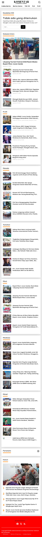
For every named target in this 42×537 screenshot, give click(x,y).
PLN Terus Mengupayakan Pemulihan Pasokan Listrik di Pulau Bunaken (24, 203)
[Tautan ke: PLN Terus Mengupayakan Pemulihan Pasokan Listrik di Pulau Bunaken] (7, 205)
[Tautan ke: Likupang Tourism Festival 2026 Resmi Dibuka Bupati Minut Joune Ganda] (21, 48)
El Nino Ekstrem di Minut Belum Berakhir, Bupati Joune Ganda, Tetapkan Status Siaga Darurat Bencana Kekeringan (26, 316)
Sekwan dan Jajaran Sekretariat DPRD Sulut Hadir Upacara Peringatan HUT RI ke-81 (25, 80)
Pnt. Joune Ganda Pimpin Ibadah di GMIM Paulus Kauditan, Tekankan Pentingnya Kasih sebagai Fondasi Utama (24, 419)
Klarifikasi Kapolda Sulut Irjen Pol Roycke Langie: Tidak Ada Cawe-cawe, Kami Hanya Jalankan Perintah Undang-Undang (22, 494)
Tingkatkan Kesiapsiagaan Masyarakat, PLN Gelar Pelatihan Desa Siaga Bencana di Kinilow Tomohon (25, 240)
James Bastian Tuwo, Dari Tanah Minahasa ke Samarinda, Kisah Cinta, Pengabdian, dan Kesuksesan (25, 137)
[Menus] (3, 2)
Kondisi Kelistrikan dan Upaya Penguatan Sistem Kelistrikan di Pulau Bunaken (25, 183)
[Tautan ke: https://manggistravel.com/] (38, 451)
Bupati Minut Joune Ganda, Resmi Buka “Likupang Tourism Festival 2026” (25, 286)
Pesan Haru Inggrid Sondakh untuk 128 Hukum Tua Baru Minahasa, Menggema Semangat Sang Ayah (25, 353)
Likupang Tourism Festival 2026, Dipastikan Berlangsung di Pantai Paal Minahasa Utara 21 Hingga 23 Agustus (25, 70)
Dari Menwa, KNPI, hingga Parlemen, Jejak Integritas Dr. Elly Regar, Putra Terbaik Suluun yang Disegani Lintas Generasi (24, 127)
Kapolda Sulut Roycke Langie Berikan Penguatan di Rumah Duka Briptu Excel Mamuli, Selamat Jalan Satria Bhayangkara (25, 363)
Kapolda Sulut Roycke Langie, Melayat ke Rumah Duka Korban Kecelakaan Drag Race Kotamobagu (22, 488)
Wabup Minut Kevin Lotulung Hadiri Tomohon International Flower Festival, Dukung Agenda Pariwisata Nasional (25, 230)
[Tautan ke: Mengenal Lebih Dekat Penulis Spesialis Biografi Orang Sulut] (7, 159)
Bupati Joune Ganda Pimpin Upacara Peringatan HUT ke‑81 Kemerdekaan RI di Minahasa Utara (26, 326)
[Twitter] (21, 524)
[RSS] (24, 524)
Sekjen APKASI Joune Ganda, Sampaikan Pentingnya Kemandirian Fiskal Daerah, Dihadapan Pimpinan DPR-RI (26, 117)
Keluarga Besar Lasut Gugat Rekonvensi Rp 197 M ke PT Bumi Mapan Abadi (22, 499)
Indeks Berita (27, 534)
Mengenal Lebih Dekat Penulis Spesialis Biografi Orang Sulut (25, 156)
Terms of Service (16, 534)
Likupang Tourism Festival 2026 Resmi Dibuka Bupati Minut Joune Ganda (20, 63)
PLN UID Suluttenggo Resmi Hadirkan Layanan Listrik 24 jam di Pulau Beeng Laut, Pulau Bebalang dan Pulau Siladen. (26, 174)
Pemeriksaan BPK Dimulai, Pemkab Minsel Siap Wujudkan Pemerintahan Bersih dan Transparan (24, 409)
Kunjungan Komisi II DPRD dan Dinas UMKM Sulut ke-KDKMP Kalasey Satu (24, 382)
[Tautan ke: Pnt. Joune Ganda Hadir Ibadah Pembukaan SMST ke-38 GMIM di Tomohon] (7, 272)
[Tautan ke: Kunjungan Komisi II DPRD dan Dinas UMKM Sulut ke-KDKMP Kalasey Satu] (7, 385)
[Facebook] (17, 524)
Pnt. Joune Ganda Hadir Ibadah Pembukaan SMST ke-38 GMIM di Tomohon (23, 269)
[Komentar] (21, 2)
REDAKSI (5, 534)
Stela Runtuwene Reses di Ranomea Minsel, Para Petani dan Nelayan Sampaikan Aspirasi (24, 429)
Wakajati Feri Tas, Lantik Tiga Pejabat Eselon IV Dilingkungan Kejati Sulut (21, 505)
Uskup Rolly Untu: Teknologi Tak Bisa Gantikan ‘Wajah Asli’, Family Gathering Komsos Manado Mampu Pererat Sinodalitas (25, 372)
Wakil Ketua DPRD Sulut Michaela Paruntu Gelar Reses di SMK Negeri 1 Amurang (24, 439)
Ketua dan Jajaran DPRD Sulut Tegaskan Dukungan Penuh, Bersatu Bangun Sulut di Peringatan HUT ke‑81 (26, 90)
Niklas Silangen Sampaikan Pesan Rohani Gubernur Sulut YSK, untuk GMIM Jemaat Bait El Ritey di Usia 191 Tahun (25, 400)
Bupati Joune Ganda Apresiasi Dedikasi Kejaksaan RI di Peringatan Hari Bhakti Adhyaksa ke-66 (22, 510)
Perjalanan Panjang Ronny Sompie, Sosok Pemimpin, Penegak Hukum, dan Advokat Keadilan (25, 146)
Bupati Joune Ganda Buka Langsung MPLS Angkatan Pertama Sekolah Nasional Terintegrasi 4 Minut (24, 343)
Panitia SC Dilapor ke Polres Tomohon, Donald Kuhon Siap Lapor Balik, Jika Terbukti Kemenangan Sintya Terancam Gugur (25, 259)
